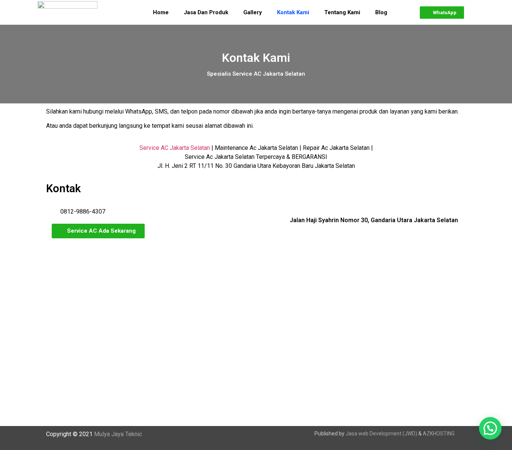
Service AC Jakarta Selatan (174, 147)
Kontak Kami (293, 12)
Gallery (252, 12)
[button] (442, 12)
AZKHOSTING (439, 434)
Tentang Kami (342, 12)
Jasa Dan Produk (206, 12)
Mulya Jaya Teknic (118, 434)
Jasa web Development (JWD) (381, 434)
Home (161, 12)
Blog (381, 12)
